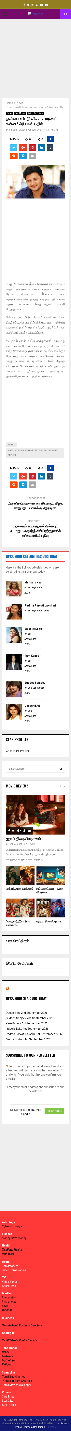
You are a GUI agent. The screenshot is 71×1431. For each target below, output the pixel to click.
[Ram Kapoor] (14, 668)
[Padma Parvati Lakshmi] (14, 618)
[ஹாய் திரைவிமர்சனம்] (35, 815)
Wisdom (7, 1309)
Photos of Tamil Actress (17, 1380)
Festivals (7, 1356)
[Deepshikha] (14, 719)
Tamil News (20, 113)
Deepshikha (32, 705)
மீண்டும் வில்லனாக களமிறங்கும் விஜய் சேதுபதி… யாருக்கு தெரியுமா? (35, 506)
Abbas (11, 445)
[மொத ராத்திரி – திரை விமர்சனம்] (20, 908)
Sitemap (51, 1427)
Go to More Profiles (18, 750)
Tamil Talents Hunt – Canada (19, 1340)
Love (5, 1305)
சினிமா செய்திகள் (35, 113)
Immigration (9, 1297)
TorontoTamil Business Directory (22, 1325)
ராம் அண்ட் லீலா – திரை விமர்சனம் (49, 891)
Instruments (9, 1301)
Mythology (8, 1360)
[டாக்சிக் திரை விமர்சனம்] (20, 875)
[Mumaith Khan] (14, 595)
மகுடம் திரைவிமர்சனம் (49, 921)
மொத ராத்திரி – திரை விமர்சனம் (18, 923)
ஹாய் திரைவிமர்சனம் (23, 839)
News (9, 113)
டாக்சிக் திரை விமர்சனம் (20, 889)
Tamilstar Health (12, 1249)
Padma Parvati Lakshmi (40, 605)
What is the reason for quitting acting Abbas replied (33, 452)
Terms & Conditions (34, 1427)
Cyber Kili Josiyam (13, 1226)
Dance (5, 1352)
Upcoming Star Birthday (26, 998)
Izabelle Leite (33, 628)
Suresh (13, 129)
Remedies (8, 1253)
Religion (7, 1364)
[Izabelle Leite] (14, 641)
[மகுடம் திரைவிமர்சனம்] (50, 908)
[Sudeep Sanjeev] (14, 695)
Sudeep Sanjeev (34, 682)
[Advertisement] (35, 58)
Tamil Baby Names (13, 1376)
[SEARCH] (61, 769)
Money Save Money (14, 1238)
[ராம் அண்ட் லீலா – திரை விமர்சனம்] (50, 875)
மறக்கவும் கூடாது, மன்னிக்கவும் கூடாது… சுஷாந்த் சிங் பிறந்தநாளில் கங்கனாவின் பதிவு (35, 531)
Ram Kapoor (32, 655)
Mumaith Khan (33, 582)
